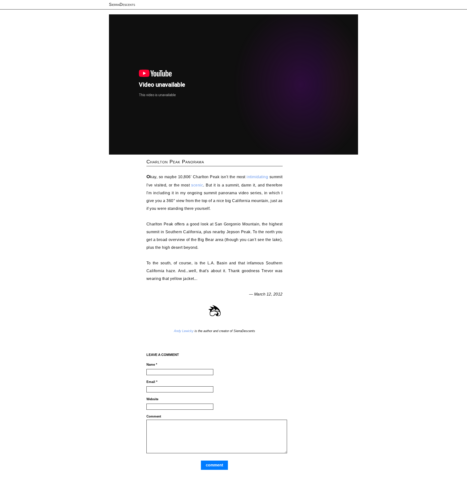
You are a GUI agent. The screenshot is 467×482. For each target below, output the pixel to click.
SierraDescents (122, 4)
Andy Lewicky (184, 331)
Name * (151, 364)
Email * (151, 382)
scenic (197, 185)
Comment (153, 416)
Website (152, 399)
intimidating (257, 177)
